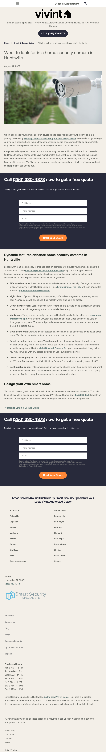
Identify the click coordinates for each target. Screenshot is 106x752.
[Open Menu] (17, 3)
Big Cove (14, 550)
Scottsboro (15, 510)
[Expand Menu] (29, 19)
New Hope (59, 538)
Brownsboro (60, 544)
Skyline (57, 550)
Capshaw (14, 521)
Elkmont (58, 533)
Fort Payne (59, 521)
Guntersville (60, 510)
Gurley (13, 527)
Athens (13, 538)
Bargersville (59, 516)
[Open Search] (85, 3)
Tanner (13, 544)
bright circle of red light (69, 286)
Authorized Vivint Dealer (56, 696)
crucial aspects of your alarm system (44, 270)
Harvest (57, 561)
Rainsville (14, 516)
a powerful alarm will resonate (34, 290)
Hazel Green (59, 555)
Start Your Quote (53, 238)
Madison (14, 533)
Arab (12, 555)
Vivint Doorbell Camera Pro (53, 348)
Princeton (58, 527)
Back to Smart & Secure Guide (23, 407)
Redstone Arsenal (18, 561)
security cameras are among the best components (50, 138)
